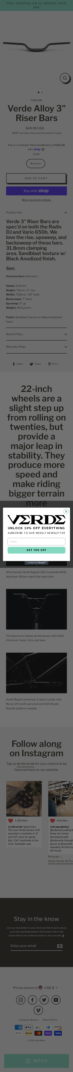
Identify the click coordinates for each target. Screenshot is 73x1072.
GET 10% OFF (36, 550)
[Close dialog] (66, 511)
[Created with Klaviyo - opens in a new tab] (36, 563)
